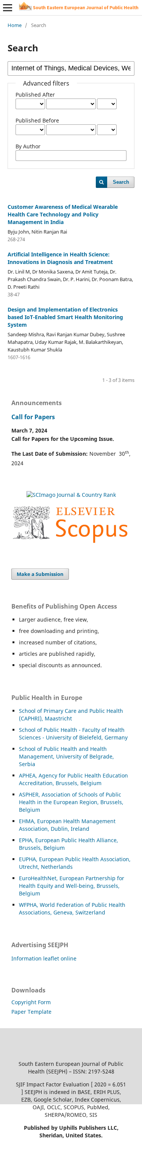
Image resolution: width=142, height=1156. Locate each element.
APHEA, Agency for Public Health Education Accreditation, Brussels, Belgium (73, 779)
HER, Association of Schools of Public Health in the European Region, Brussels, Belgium (71, 802)
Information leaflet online (43, 958)
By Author (28, 146)
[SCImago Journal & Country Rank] (71, 494)
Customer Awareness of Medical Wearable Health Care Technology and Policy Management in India (63, 214)
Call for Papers (33, 417)
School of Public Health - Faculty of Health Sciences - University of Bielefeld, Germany (73, 733)
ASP (23, 794)
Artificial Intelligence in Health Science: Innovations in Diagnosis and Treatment (60, 258)
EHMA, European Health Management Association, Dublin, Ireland (67, 824)
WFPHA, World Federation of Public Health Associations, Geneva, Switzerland (72, 908)
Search (121, 182)
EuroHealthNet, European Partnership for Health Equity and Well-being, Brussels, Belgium (71, 886)
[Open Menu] (7, 7)
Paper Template (31, 1011)
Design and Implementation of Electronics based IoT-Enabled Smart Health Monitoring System (65, 317)
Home (15, 25)
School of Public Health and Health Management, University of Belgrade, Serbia (66, 756)
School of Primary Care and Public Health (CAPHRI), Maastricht (71, 714)
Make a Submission (40, 574)
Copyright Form (31, 1002)
